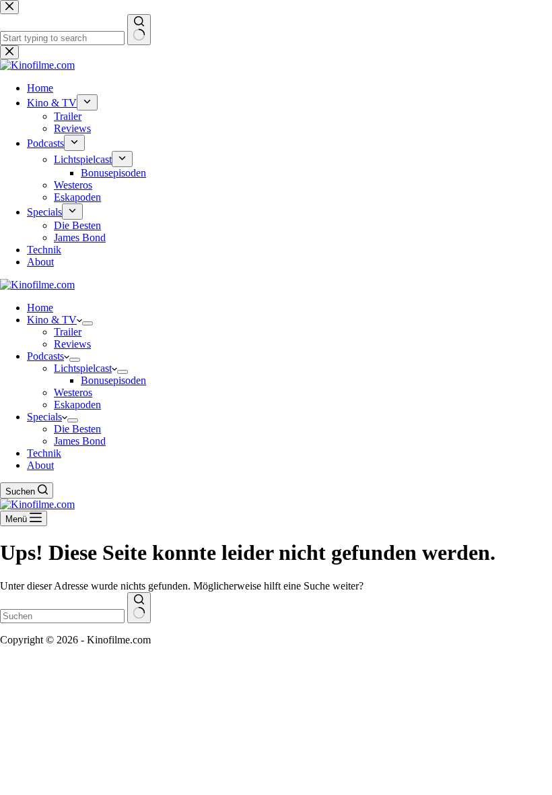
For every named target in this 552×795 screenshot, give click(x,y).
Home (40, 307)
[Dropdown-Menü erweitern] (87, 323)
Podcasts (45, 356)
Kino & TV (52, 319)
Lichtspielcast (83, 368)
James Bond (80, 441)
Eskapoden (77, 404)
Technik (44, 453)
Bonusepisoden (113, 380)
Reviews (72, 344)
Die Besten (77, 429)
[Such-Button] (139, 607)
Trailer (67, 332)
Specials (44, 416)
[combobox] (62, 616)
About (40, 465)
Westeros (73, 392)
